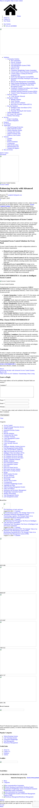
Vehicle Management (13, 112)
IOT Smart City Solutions (14, 114)
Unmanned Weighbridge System (13, 483)
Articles (6, 754)
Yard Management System (11, 495)
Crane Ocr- (7, 440)
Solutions (6, 753)
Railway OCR (15, 68)
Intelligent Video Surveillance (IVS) (21, 107)
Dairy (5, 445)
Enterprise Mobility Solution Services (14, 446)
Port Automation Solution (11, 462)
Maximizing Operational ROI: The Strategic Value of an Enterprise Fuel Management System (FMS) (20, 533)
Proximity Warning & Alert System (21, 111)
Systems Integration (13, 120)
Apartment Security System (11, 430)
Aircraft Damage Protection (15, 127)
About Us (6, 750)
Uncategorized (8, 482)
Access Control (15, 109)
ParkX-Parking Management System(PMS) (23, 83)
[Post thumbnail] (7, 508)
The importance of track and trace (13, 509)
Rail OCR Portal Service (11, 467)
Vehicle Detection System (14, 130)
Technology (7, 479)
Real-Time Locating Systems (12, 471)
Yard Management (9, 741)
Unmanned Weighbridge (11, 739)
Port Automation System (11, 464)
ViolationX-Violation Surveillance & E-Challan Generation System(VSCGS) (24, 89)
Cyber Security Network (18, 96)
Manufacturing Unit (13, 146)
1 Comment (17, 511)
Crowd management (9, 441)
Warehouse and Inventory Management (15, 490)
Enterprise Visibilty (12, 98)
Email (2, 403)
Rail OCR (6, 466)
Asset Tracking (15, 101)
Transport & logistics (13, 148)
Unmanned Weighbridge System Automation (24, 70)
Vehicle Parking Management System (14, 487)
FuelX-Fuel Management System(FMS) (22, 77)
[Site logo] (9, 181)
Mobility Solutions (9, 461)
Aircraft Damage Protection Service (14, 427)
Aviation (9, 138)
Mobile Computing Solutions (12, 459)
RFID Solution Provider (10, 474)
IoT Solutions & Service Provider (13, 454)
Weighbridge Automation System (13, 492)
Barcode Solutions (9, 433)
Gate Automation (16, 64)
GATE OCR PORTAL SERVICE (13, 449)
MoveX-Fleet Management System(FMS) (23, 81)
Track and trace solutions (18, 103)
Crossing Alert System (13, 132)
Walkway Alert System (13, 135)
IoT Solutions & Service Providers (13, 458)
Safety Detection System (14, 128)
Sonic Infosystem (33, 778)
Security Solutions (12, 106)
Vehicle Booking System (11, 736)
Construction (11, 143)
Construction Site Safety (11, 435)
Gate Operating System (10, 738)
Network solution (12, 94)
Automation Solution (13, 59)
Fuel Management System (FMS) (13, 448)
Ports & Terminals (16, 62)
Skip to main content (17, 1)
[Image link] (12, 710)
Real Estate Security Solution (12, 469)
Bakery (6, 432)
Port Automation (15, 60)
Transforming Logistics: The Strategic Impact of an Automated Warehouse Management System (18, 516)
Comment (3, 385)
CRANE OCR (15, 67)
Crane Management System (11, 438)
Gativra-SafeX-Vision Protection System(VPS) (24, 72)
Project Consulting (12, 119)
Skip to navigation (5, 1)
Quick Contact (4, 153)
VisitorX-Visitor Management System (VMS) (24, 93)
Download (3, 154)
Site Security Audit (9, 477)
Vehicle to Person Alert (13, 133)
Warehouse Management (11, 742)
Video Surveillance (9, 488)
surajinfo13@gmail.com (15, 195)
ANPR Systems (8, 428)
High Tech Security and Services (13, 451)
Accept (2, 805)
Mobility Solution (16, 99)
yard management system (11, 496)
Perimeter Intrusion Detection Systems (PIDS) (24, 91)
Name (2, 400)
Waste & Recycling (12, 145)
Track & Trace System (10, 480)
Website (2, 407)
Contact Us (7, 751)
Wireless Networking (13, 115)
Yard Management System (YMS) (20, 65)
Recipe (6, 472)
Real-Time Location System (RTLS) (21, 104)
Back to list (3, 372)
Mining (9, 140)
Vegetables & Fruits (9, 485)
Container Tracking (9, 436)
